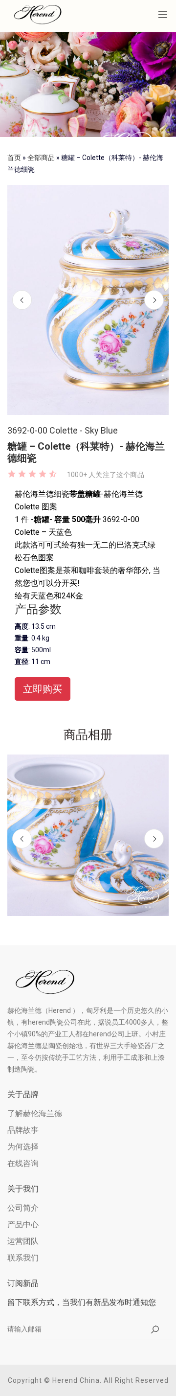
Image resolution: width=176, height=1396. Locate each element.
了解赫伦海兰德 (34, 1113)
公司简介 (23, 1208)
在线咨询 (23, 1163)
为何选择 (23, 1146)
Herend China (76, 1380)
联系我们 (23, 1257)
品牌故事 (23, 1130)
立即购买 (42, 689)
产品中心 (23, 1224)
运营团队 (23, 1241)
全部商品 (41, 157)
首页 (14, 157)
